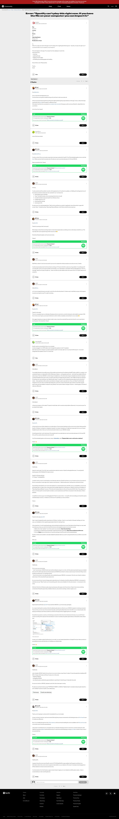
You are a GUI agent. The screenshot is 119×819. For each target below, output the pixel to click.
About (24, 795)
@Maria (36, 288)
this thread (81, 717)
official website (51, 722)
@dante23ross (37, 154)
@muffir (36, 223)
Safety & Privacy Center (11, 816)
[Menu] (116, 6)
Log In (112, 6)
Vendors (41, 806)
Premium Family (76, 800)
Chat (59, 6)
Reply (83, 74)
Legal (4, 816)
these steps (67, 2)
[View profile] (33, 22)
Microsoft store (81, 722)
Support (58, 795)
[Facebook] (114, 793)
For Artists (42, 795)
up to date (73, 729)
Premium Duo (76, 798)
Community (8, 6)
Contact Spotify (59, 803)
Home (9, 9)
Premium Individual (77, 795)
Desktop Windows (17, 9)
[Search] (108, 6)
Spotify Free (76, 806)
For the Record (26, 800)
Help (50, 6)
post (41, 102)
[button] (86, 23)
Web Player (58, 798)
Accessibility (41, 816)
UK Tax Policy (57, 816)
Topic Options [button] (34, 79)
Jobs (24, 798)
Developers (42, 798)
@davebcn (36, 92)
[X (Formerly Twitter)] (110, 793)
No (65, 753)
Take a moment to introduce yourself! (55, 120)
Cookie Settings (27, 816)
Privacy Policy (20, 816)
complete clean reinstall (55, 104)
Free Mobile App (60, 800)
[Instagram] (106, 793)
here (33, 159)
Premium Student (77, 803)
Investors (42, 803)
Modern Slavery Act (49, 816)
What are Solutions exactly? (60, 168)
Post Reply (82, 782)
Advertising (42, 800)
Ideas (68, 6)
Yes (71, 753)
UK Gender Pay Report (65, 816)
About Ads (35, 816)
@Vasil (43, 729)
